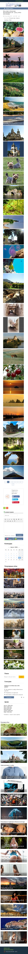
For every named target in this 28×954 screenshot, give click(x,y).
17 (5, 557)
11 (8, 555)
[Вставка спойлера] (15, 521)
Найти (21, 676)
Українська (19, 539)
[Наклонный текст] (7, 519)
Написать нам (7, 948)
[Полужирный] (5, 519)
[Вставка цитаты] (10, 521)
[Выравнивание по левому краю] (14, 519)
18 (8, 557)
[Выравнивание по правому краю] (18, 519)
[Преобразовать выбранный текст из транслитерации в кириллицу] (12, 521)
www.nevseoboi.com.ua (8, 949)
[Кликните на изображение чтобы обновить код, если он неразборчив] (9, 540)
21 (16, 557)
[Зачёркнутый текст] (11, 519)
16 (22, 555)
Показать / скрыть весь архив (12, 714)
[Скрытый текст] (8, 521)
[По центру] (16, 519)
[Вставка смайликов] (21, 519)
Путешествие (12, 18)
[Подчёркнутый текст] (9, 519)
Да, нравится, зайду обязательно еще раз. (13, 690)
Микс (10, 20)
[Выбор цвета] (5, 521)
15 (19, 555)
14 (16, 555)
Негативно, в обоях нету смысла (14, 694)
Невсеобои (13, 4)
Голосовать (8, 697)
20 (13, 557)
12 (11, 555)
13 (13, 555)
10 (5, 555)
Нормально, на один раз (12, 692)
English (10, 539)
